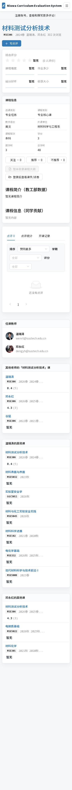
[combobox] (32, 249)
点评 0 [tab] (11, 236)
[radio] (7, 60)
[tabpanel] (36, 276)
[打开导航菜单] (67, 5)
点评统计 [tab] (26, 236)
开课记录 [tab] (44, 236)
